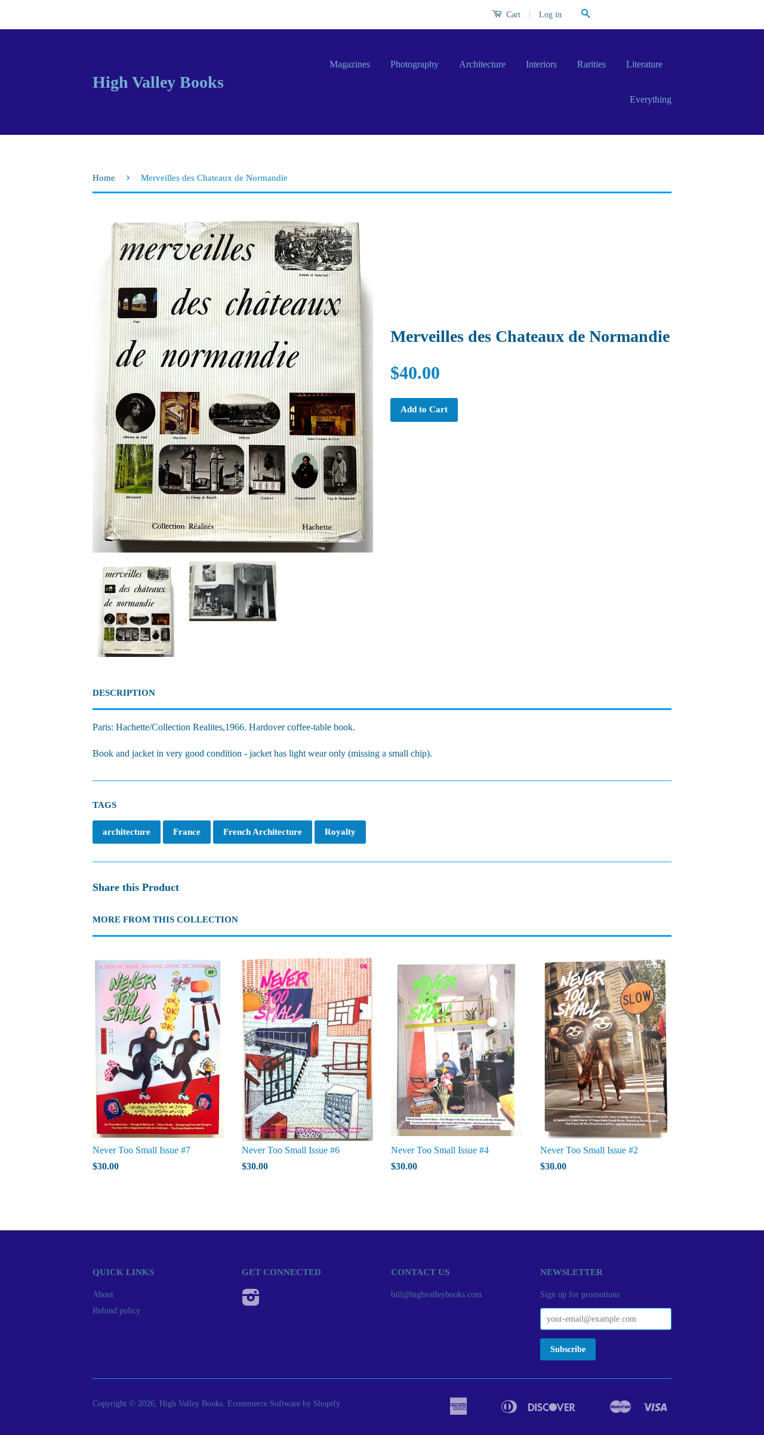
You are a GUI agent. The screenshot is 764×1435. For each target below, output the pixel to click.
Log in (550, 14)
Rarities (591, 64)
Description (124, 693)
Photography (414, 64)
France (187, 832)
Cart (512, 14)
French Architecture (262, 832)
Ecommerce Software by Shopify (283, 1403)
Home (104, 178)
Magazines (349, 64)
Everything (650, 99)
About (103, 1294)
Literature (644, 64)
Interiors (541, 64)
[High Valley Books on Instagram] (251, 1301)
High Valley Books (158, 82)
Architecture (482, 64)
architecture (126, 832)
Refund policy (116, 1310)
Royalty (340, 832)
